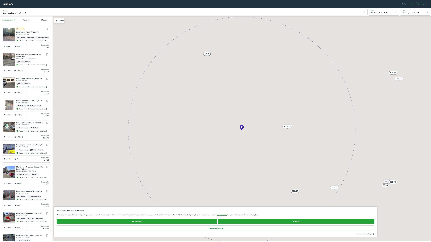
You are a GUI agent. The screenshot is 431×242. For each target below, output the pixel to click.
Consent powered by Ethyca (364, 234)
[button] (26, 38)
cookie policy (222, 215)
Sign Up (421, 4)
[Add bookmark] (46, 30)
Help (404, 4)
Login (411, 4)
